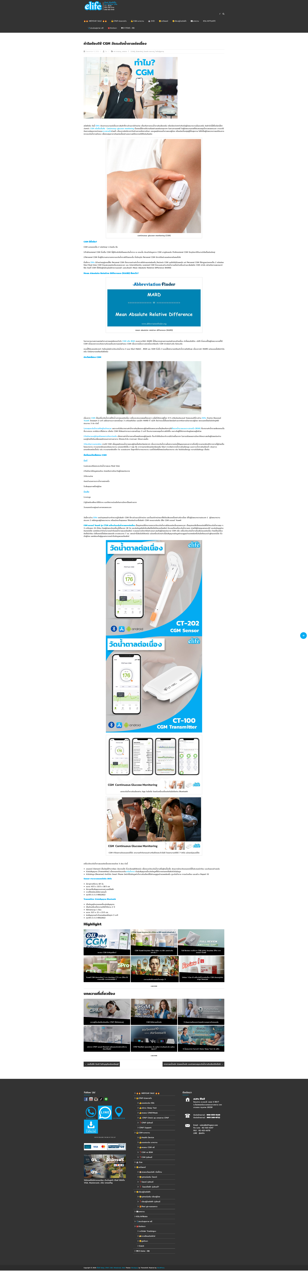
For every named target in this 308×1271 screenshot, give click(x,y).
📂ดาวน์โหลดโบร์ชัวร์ (147, 1236)
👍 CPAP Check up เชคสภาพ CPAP (154, 1117)
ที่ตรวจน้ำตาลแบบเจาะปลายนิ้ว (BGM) (186, 428)
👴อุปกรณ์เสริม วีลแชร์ (148, 1177)
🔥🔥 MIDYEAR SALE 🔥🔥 (95, 21)
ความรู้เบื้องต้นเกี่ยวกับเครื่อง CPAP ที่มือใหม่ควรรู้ (107, 1022)
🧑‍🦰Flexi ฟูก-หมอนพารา (148, 1206)
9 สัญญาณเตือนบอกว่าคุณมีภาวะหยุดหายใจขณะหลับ (201, 1022)
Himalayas (134, 1268)
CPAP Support (145, 1127)
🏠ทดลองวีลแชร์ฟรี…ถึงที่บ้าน (150, 1172)
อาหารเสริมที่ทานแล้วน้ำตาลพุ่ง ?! (155, 979)
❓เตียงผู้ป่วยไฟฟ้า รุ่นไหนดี (149, 1201)
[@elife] (105, 1113)
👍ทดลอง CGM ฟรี (147, 1147)
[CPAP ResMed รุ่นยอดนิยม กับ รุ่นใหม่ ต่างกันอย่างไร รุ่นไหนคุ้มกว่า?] (154, 1039)
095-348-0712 (213, 1117)
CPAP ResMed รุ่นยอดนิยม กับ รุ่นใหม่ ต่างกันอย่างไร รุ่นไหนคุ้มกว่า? (154, 1048)
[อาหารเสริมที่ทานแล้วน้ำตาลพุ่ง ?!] (155, 969)
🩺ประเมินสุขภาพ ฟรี (95, 28)
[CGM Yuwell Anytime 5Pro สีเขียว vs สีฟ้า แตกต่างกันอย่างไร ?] (154, 942)
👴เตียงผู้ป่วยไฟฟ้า (179, 21)
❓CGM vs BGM (146, 1152)
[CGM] (133, 51)
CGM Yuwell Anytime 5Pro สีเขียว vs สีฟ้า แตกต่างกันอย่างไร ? (154, 951)
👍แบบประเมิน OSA (146, 1103)
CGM (93, 418)
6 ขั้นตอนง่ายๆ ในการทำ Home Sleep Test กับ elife (201, 1049)
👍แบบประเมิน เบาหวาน (148, 1142)
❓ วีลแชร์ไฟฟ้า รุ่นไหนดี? (149, 1186)
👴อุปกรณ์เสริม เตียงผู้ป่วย (149, 1196)
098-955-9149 (213, 1114)
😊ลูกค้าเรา (143, 1241)
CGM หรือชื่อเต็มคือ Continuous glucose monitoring (112, 128)
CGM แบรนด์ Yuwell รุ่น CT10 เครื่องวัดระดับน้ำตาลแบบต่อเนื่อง (109, 525)
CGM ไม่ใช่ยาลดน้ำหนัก (154, 1022)
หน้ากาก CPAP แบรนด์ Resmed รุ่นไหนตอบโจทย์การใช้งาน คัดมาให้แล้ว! (107, 1048)
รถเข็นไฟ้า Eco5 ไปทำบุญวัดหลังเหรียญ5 (102, 1064)
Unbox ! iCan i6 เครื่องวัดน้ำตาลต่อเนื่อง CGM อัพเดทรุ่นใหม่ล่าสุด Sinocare (202, 978)
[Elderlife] (139, 51)
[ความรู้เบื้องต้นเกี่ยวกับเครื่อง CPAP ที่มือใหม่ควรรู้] (107, 1012)
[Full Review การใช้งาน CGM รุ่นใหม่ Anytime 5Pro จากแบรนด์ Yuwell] (201, 942)
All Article (117, 51)
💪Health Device (146, 1137)
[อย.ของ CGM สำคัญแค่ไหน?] (107, 942)
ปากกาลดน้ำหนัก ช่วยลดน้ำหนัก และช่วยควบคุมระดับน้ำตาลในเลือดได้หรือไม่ (193, 1064)
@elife (202, 1133)
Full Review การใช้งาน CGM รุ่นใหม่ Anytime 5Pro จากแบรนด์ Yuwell (201, 951)
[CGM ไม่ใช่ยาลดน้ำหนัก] (154, 1012)
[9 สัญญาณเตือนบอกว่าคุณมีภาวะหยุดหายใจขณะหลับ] (201, 1012)
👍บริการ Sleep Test (148, 1107)
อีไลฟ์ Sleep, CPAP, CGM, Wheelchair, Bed (111, 1268)
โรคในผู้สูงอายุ (159, 51)
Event (141, 1246)
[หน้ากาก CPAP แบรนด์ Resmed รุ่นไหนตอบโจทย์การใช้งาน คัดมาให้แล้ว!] (107, 1039)
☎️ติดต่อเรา (112, 28)
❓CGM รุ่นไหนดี (145, 1157)
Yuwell (86, 420)
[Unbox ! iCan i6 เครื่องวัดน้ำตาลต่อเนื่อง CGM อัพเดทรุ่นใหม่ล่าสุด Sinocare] (202, 969)
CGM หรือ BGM (128, 341)
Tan (106, 51)
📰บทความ (195, 21)
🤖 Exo (151, 21)
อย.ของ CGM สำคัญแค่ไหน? (107, 952)
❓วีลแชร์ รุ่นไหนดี (146, 1181)
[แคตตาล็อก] (91, 1127)
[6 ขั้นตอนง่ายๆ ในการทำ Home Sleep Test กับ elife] (201, 1039)
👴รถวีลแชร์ (163, 21)
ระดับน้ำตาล (130, 871)
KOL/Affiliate (209, 21)
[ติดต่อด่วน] (91, 1113)
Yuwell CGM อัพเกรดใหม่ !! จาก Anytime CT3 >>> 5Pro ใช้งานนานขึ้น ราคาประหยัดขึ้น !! (107, 978)
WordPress (160, 1268)
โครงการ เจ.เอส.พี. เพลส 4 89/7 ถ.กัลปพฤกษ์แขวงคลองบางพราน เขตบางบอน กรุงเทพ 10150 (207, 1104)
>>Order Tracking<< (147, 1231)
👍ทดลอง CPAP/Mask (148, 1112)
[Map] (119, 1113)
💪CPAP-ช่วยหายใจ (119, 21)
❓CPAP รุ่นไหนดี (146, 1122)
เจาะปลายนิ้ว (106, 131)
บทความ (124, 51)
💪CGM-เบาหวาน (137, 21)
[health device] (149, 51)
